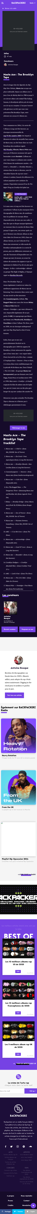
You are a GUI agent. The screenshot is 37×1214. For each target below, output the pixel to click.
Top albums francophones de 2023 (26, 1172)
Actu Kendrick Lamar (26, 1155)
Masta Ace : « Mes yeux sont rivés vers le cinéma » (23, 199)
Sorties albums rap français (10, 1158)
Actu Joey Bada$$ (26, 1157)
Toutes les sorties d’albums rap (10, 1163)
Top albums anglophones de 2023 (26, 1178)
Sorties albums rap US (10, 1155)
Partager (8, 1212)
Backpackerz (19, 2)
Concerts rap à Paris (10, 1170)
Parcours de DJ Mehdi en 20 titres (26, 1183)
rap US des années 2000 (12, 136)
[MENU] (2, 3)
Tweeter (20, 1212)
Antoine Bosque (13, 65)
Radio (32, 3)
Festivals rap (10, 1176)
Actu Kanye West (26, 1160)
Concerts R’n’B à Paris (10, 1173)
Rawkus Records (16, 275)
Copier (32, 1212)
